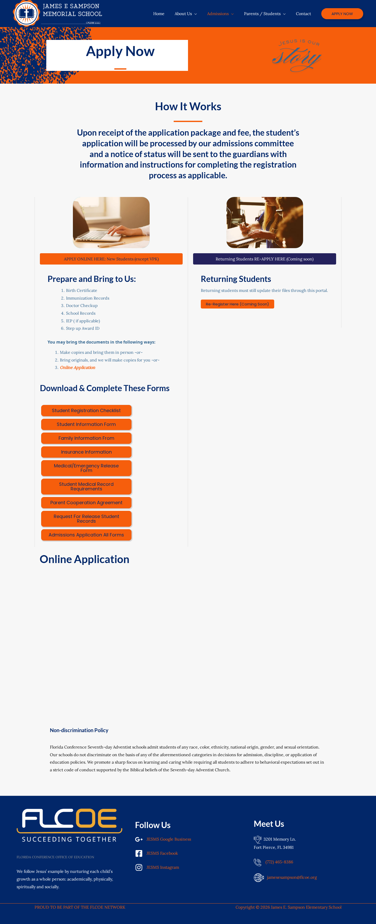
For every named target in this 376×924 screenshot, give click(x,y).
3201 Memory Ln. (278, 839)
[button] (194, 13)
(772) (279, 861)
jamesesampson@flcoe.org (292, 877)
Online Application (77, 367)
